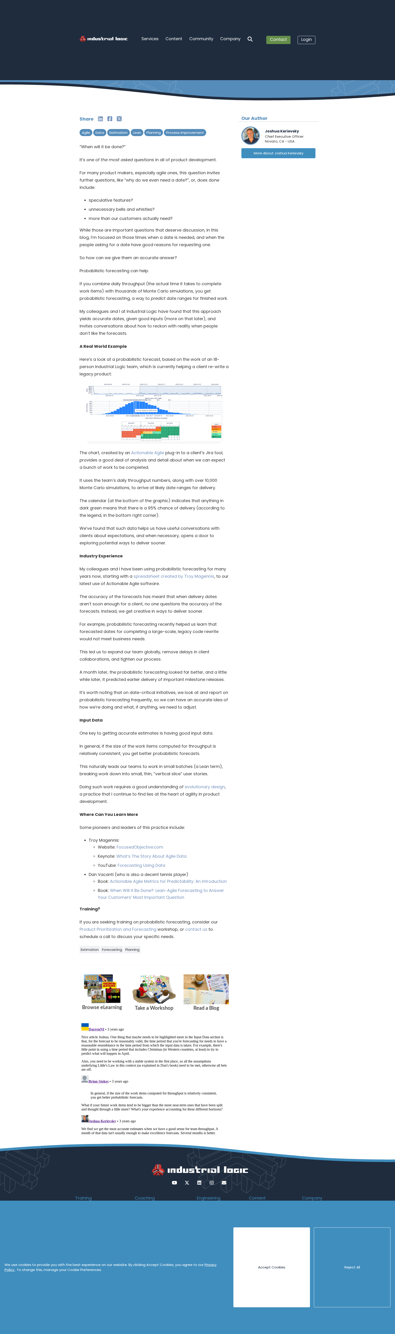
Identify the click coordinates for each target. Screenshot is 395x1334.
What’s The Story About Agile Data (151, 856)
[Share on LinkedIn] (100, 119)
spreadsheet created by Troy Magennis (173, 576)
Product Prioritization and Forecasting (118, 929)
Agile (86, 132)
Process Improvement (185, 132)
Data (100, 132)
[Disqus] (154, 1078)
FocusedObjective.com (140, 847)
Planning (154, 132)
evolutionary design (205, 787)
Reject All (352, 1267)
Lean (137, 132)
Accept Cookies (271, 1267)
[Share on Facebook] (109, 119)
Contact (278, 39)
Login (306, 39)
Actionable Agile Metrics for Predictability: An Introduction (168, 881)
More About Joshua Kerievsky (278, 153)
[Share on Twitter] (119, 119)
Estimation (118, 132)
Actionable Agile (147, 453)
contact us (196, 929)
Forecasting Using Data (141, 865)
